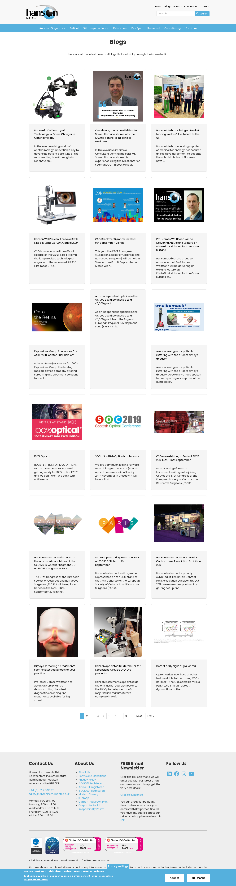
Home (158, 6)
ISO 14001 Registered (91, 787)
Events (177, 6)
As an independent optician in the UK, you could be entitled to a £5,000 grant (116, 299)
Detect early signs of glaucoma (176, 666)
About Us (84, 772)
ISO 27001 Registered (92, 791)
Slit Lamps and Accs (95, 28)
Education (190, 6)
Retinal (74, 28)
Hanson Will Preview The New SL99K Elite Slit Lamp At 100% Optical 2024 (56, 241)
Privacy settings (118, 866)
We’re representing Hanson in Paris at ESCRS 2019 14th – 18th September (117, 561)
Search (203, 13)
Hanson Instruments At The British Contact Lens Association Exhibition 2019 (178, 561)
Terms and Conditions (92, 776)
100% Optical (42, 456)
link (122, 820)
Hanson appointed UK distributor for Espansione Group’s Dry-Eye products (118, 669)
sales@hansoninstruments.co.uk (49, 794)
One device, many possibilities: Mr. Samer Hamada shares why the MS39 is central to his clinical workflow (116, 136)
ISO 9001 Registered (91, 783)
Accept (174, 878)
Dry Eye (136, 28)
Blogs (167, 6)
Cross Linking (172, 28)
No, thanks (198, 878)
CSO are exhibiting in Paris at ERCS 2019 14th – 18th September (177, 458)
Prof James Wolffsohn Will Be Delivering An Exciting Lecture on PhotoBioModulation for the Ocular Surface (178, 244)
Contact (204, 6)
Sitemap (84, 798)
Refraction (120, 28)
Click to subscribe (131, 795)
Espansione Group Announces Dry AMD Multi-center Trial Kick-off (55, 353)
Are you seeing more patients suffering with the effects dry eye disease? (177, 355)
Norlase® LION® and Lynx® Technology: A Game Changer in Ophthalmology (54, 134)
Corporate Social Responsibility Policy (91, 807)
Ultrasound (153, 28)
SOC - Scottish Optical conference (117, 456)
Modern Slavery (88, 794)
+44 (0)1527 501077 (41, 790)
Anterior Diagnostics (52, 28)
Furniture (191, 28)
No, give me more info (36, 879)
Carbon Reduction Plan (93, 802)
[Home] (43, 10)
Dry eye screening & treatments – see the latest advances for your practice (55, 669)
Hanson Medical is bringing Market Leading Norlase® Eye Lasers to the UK (178, 134)
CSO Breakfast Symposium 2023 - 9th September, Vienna (116, 241)
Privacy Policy (87, 780)
